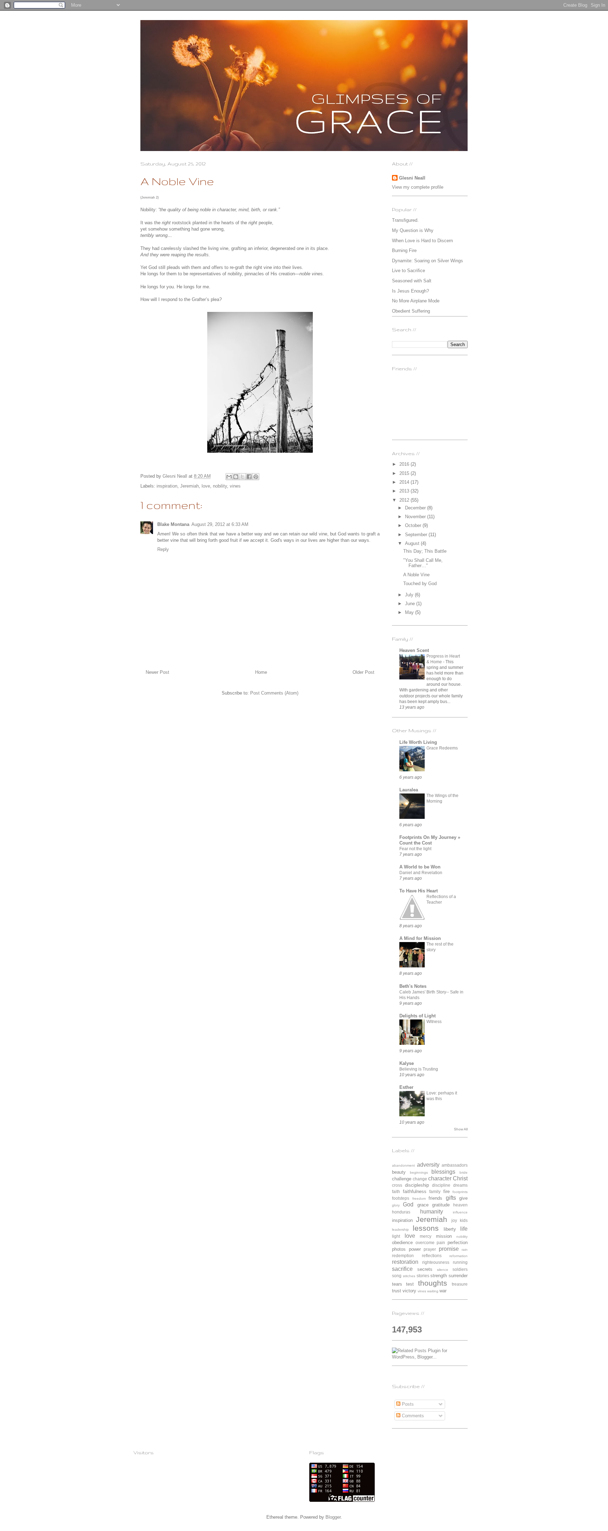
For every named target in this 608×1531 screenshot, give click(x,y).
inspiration (167, 486)
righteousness (435, 1262)
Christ (460, 1178)
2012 (405, 500)
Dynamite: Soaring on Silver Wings (427, 260)
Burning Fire (404, 250)
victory (409, 1290)
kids (464, 1220)
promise (449, 1249)
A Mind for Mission (420, 938)
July (410, 594)
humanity (431, 1212)
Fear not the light (415, 848)
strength (438, 1275)
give (463, 1198)
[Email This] (229, 476)
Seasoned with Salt (411, 280)
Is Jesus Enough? (410, 291)
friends (435, 1198)
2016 (405, 464)
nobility (220, 486)
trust (396, 1290)
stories (423, 1275)
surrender (458, 1275)
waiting (432, 1291)
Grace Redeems (442, 748)
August (413, 543)
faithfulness (414, 1191)
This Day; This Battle (424, 551)
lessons (426, 1228)
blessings (443, 1172)
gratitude (441, 1204)
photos (399, 1249)
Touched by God (420, 583)
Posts (407, 1404)
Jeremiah (189, 486)
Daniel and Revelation (420, 872)
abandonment (403, 1165)
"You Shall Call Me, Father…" (423, 563)
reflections (432, 1255)
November (416, 516)
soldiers (460, 1269)
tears (397, 1284)
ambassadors (455, 1165)
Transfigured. (405, 220)
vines (235, 486)
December (416, 507)
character (439, 1178)
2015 (405, 473)
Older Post (363, 672)
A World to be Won (420, 867)
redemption (403, 1255)
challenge (401, 1178)
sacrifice (402, 1269)
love (206, 486)
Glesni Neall (412, 178)
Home (261, 672)
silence (442, 1270)
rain (465, 1249)
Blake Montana (173, 524)
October (414, 525)
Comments (412, 1415)
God (408, 1204)
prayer (430, 1249)
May (410, 612)
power (415, 1249)
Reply (163, 549)
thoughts (432, 1283)
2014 (405, 482)
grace (423, 1204)
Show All (461, 1129)
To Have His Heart (418, 890)
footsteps (400, 1198)
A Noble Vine (416, 574)
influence (460, 1212)
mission (444, 1236)
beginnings (419, 1172)
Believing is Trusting (418, 1069)
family (435, 1191)
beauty (399, 1172)
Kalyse (406, 1063)
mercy (425, 1236)
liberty (450, 1229)
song (396, 1275)
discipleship (417, 1185)
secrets (424, 1269)
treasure (460, 1284)
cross (397, 1185)
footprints (460, 1192)
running (460, 1262)
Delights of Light (417, 1015)
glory (396, 1205)
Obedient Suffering (411, 311)
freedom (419, 1198)
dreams (460, 1185)
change (420, 1179)
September (417, 534)
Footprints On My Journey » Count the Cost (429, 840)
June (410, 603)
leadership (400, 1229)
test (410, 1284)
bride (464, 1172)
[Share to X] (242, 476)
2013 (405, 491)
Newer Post (157, 672)
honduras (401, 1212)
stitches (409, 1276)
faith (396, 1191)
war (442, 1290)
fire (446, 1191)
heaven (460, 1205)
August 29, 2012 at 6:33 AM (219, 524)
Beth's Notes (412, 986)
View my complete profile (417, 187)
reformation (458, 1256)
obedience (402, 1242)
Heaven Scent (414, 650)
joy (454, 1220)
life (464, 1229)
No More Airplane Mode (415, 300)
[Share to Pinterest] (255, 476)
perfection (458, 1242)
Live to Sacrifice (408, 270)
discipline (441, 1185)
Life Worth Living (418, 742)
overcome (425, 1242)
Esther (406, 1087)
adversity (428, 1165)
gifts (451, 1198)
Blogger (333, 1517)
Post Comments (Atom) (274, 693)
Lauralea (408, 789)
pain (441, 1242)
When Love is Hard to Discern (422, 240)
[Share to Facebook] (249, 476)
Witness (434, 1021)
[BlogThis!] (235, 476)
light (396, 1236)
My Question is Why (412, 230)
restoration (405, 1262)
